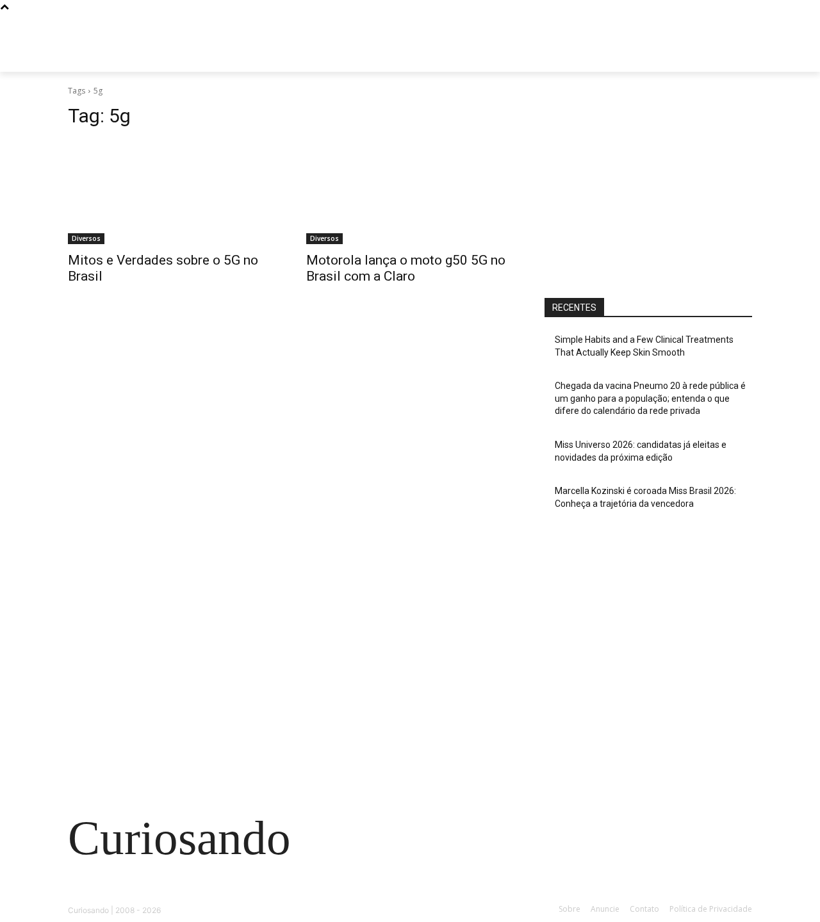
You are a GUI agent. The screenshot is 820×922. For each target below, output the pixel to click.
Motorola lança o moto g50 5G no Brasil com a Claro (405, 268)
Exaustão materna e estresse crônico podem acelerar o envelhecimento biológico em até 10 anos (172, 689)
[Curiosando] (170, 57)
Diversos (86, 238)
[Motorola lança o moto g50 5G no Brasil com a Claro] (410, 192)
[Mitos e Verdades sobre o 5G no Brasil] (171, 192)
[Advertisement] (648, 184)
